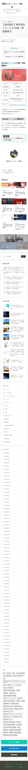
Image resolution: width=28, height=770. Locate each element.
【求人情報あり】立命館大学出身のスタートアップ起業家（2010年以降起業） (13, 292)
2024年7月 (7, 534)
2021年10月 (7, 642)
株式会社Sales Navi (8, 709)
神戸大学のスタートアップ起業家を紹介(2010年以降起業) (13, 139)
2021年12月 (7, 636)
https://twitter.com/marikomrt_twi (18, 105)
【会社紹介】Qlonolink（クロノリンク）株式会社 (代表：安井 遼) (17, 307)
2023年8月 (7, 570)
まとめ (6, 405)
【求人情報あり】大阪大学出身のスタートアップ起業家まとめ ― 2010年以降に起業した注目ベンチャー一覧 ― (17, 329)
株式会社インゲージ (8, 711)
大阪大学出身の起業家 (9, 701)
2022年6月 (7, 616)
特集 (6, 432)
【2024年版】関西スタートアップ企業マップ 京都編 (17, 361)
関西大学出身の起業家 (15, 732)
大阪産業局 (6, 703)
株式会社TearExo (18, 709)
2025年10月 (7, 485)
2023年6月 (7, 577)
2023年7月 (7, 574)
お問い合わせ (15, 748)
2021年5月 (7, 659)
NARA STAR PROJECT (18, 676)
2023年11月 (7, 561)
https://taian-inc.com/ (18, 90)
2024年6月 (7, 538)
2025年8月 (7, 492)
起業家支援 (7, 441)
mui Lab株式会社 (7, 676)
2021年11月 (7, 639)
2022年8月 (7, 610)
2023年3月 (7, 587)
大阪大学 (20, 698)
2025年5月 (7, 502)
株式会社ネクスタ (17, 716)
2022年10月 (7, 603)
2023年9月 (7, 567)
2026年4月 (7, 466)
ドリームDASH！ (17, 685)
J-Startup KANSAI (20, 673)
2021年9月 (7, 645)
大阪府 (23, 701)
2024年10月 (7, 525)
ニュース (7, 399)
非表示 (15, 48)
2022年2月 (7, 629)
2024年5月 (7, 541)
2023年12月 (7, 557)
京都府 (18, 690)
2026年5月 (7, 463)
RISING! (9, 685)
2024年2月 (7, 551)
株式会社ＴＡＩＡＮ (9, 63)
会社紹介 (10, 21)
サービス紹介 (8, 392)
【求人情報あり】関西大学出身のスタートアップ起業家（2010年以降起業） (13, 282)
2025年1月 (7, 515)
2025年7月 (7, 495)
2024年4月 (7, 544)
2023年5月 (7, 580)
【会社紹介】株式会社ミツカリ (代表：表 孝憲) (7, 194)
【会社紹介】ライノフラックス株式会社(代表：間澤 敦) (17, 376)
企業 (6, 412)
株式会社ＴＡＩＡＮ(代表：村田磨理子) (14, 52)
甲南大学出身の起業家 (9, 722)
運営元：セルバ (10, 764)
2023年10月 (7, 564)
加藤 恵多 (5, 693)
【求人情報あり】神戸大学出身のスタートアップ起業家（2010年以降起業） (13, 287)
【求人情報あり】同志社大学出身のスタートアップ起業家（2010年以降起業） (17, 337)
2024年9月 (7, 528)
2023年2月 (7, 590)
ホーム (4, 21)
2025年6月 (7, 499)
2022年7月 (7, 613)
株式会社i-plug (18, 706)
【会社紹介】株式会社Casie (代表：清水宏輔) (7, 226)
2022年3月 (7, 626)
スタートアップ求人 (10, 396)
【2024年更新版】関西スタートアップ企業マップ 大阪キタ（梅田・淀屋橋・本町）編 (17, 344)
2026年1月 (7, 476)
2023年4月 (7, 583)
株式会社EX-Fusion (8, 706)
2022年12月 (7, 597)
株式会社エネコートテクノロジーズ (12, 714)
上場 (6, 409)
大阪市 (18, 701)
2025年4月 (7, 505)
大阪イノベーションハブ (9, 698)
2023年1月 (7, 593)
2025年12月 (7, 479)
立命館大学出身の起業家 (9, 727)
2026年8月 (7, 453)
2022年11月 (7, 600)
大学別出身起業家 (9, 425)
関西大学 (5, 732)
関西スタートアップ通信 (16, 766)
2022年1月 (7, 632)
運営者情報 (14, 755)
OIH (4, 678)
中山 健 (5, 687)
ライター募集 (15, 742)
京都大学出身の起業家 (9, 690)
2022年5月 (7, 619)
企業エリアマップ (9, 415)
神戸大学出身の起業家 (9, 724)
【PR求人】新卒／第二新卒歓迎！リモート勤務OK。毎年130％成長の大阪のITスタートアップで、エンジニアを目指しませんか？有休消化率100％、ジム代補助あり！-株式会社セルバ (14, 271)
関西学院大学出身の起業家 (10, 735)
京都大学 (10, 687)
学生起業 (7, 428)
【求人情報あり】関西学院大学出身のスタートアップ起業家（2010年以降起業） (13, 277)
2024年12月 (7, 518)
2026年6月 (7, 459)
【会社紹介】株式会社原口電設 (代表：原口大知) (17, 314)
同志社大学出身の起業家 (9, 695)
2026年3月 (7, 469)
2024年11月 (7, 521)
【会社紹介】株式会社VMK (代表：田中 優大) (7, 210)
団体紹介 (7, 422)
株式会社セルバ (7, 716)
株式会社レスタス (8, 719)
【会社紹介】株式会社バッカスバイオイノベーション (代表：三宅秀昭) (20, 227)
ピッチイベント (8, 402)
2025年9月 (7, 489)
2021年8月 (7, 649)
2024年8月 (7, 531)
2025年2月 (7, 512)
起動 (19, 727)
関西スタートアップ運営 (8, 41)
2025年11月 (7, 482)
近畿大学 (5, 730)
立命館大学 (19, 724)
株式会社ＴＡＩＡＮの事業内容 (14, 56)
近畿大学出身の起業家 (15, 730)
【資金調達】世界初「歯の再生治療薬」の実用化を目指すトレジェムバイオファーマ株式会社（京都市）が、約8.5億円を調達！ (17, 353)
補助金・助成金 (8, 435)
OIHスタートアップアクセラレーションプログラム (14, 681)
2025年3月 (7, 508)
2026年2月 (7, 472)
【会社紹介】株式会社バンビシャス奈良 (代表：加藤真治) (20, 210)
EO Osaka (8, 673)
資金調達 (7, 438)
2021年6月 (7, 655)
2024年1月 (7, 554)
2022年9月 (7, 606)
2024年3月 (7, 548)
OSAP (4, 685)
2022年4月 (7, 623)
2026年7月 (7, 456)
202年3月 (7, 662)
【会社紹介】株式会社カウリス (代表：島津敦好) (20, 194)
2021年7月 (7, 652)
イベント (7, 389)
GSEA (13, 673)
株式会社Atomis (14, 703)
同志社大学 (12, 693)
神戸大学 (18, 722)
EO (4, 673)
